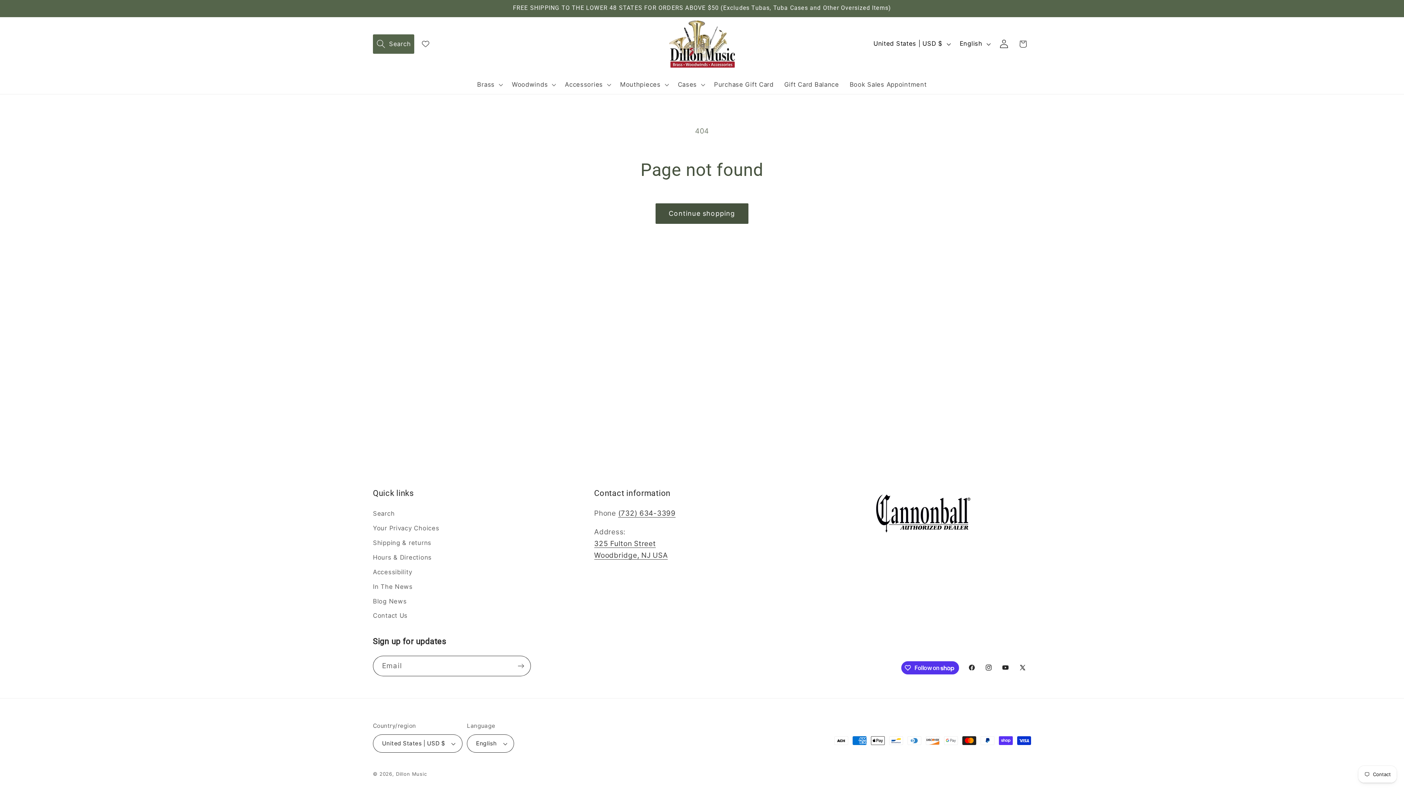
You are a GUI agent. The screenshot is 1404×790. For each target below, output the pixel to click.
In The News (393, 586)
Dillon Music (411, 774)
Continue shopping (702, 213)
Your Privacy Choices (406, 528)
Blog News (390, 601)
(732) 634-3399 (647, 513)
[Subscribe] (521, 666)
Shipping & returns (402, 542)
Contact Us (390, 615)
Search (384, 513)
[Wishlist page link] (425, 44)
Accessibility (392, 572)
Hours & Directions (402, 557)
